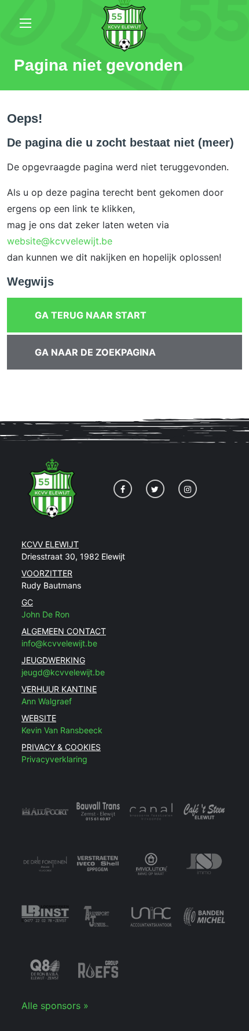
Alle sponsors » (55, 1005)
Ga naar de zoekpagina (95, 352)
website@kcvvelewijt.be (59, 241)
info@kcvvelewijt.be (59, 643)
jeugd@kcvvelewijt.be (63, 672)
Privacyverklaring (54, 759)
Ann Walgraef (46, 701)
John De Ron (45, 614)
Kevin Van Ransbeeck (61, 730)
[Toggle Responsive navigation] (25, 23)
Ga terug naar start (91, 315)
